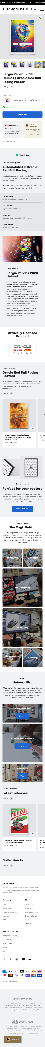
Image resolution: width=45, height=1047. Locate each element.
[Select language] (36, 9)
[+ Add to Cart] (32, 429)
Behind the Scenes (9, 912)
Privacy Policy (30, 904)
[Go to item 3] (22, 65)
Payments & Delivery (10, 936)
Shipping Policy (31, 916)
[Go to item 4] (30, 65)
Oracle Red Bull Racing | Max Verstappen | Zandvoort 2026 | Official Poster (17, 437)
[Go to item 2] (14, 65)
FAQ (3, 951)
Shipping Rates (8, 939)
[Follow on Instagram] (17, 959)
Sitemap (28, 924)
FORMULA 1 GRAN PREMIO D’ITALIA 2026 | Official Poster (18, 841)
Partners (5, 916)
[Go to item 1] (6, 65)
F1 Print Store (13, 133)
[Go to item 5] (38, 65)
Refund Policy (30, 908)
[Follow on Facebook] (4, 959)
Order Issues (7, 943)
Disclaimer (29, 920)
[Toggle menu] (42, 9)
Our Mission (6, 908)
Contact (5, 947)
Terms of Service (31, 912)
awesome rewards (32, 134)
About (4, 904)
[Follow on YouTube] (23, 959)
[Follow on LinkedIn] (29, 959)
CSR (4, 920)
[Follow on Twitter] (10, 959)
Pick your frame (23, 509)
